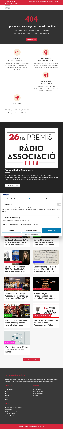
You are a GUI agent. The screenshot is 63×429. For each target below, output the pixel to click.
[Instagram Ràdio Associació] (13, 416)
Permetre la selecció (31, 230)
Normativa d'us (37, 389)
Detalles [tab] (31, 198)
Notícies (7, 395)
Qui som (7, 391)
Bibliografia (43, 1)
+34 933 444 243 (10, 414)
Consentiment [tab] (11, 198)
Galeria (6, 399)
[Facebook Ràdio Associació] (8, 416)
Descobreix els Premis (12, 185)
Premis (6, 397)
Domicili (37, 1)
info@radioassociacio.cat (12, 412)
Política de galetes (38, 393)
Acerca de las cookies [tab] (52, 198)
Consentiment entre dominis (11, 217)
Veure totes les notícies (32, 360)
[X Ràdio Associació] (5, 416)
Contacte (35, 395)
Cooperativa (32, 1)
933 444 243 (10, 1)
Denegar (11, 230)
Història (6, 393)
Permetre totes (51, 230)
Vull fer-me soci (50, 1)
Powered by (31, 234)
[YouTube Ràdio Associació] (11, 416)
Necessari (7, 204)
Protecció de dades (38, 391)
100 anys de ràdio (9, 389)
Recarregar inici (31, 39)
